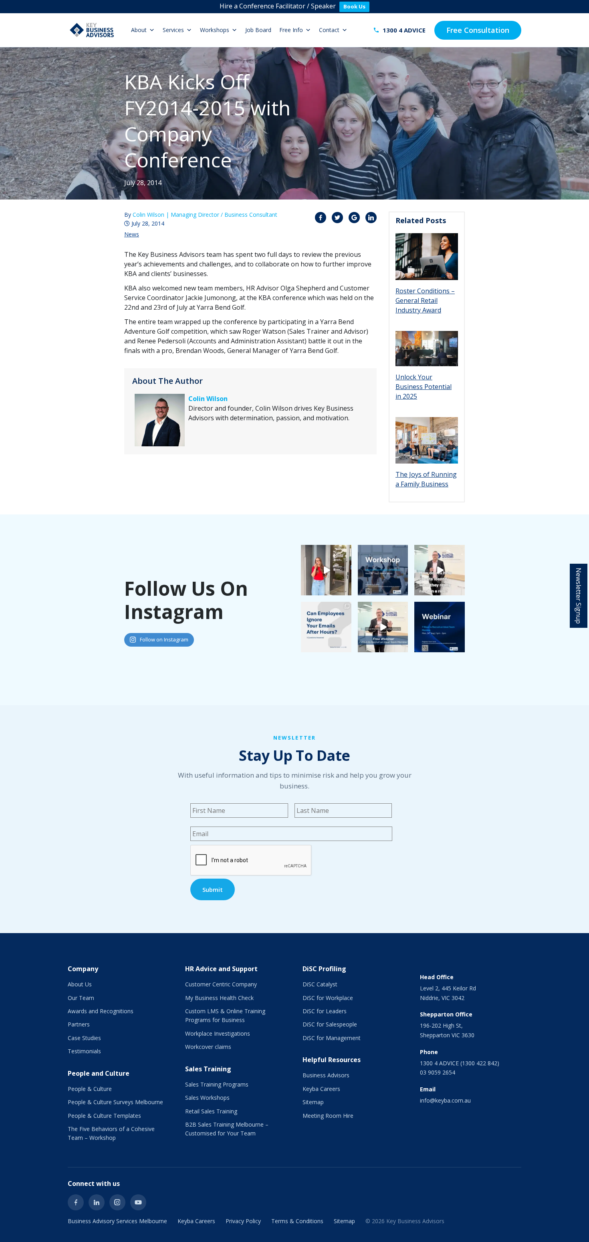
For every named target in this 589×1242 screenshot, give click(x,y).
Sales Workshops (207, 1097)
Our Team (81, 998)
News (131, 234)
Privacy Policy (243, 1221)
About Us (80, 984)
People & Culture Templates (104, 1115)
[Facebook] (76, 1202)
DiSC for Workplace (328, 998)
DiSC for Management (332, 1038)
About (139, 30)
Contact (329, 30)
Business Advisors (326, 1075)
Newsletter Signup (578, 596)
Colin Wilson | (205, 214)
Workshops (214, 30)
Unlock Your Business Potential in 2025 (423, 387)
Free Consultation (477, 30)
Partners (79, 1024)
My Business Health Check (219, 998)
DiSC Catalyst (320, 984)
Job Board (258, 30)
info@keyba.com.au (445, 1100)
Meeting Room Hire (328, 1115)
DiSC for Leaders (325, 1011)
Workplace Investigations (217, 1033)
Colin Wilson (208, 398)
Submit (212, 889)
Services (173, 30)
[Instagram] (117, 1202)
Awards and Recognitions (100, 1011)
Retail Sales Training (211, 1111)
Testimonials (84, 1051)
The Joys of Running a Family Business (426, 479)
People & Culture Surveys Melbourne (115, 1102)
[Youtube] (138, 1202)
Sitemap (313, 1102)
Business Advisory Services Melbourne (117, 1221)
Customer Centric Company (221, 984)
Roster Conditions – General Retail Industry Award (425, 300)
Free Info (291, 30)
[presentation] (251, 860)
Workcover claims (208, 1046)
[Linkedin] (97, 1202)
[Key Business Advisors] (92, 30)
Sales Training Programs (216, 1084)
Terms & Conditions (297, 1221)
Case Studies (84, 1038)
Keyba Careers (321, 1089)
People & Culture (90, 1089)
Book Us (354, 6)
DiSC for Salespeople (330, 1024)
